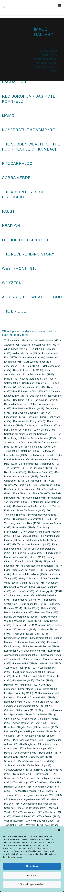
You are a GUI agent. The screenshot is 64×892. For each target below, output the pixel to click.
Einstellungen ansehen (32, 884)
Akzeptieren (32, 866)
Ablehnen (32, 875)
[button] (59, 830)
